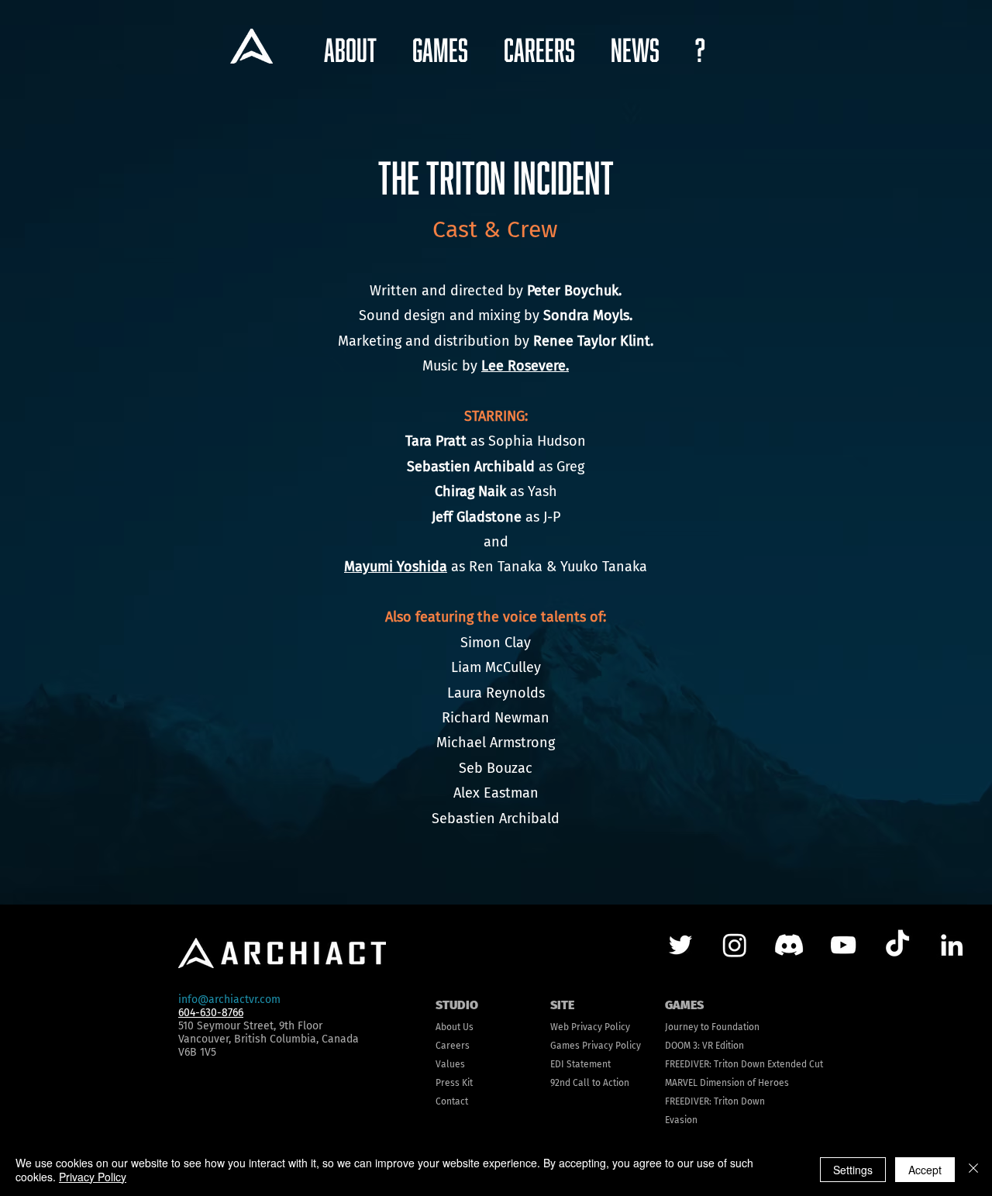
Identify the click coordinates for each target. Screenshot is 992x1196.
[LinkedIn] (951, 944)
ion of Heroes (760, 1082)
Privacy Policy (92, 1176)
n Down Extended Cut (778, 1064)
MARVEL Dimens (698, 1082)
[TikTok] (897, 944)
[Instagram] (734, 944)
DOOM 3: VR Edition (704, 1045)
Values (450, 1064)
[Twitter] (680, 944)
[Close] (973, 1170)
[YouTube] (843, 944)
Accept (925, 1169)
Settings (853, 1169)
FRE (672, 1064)
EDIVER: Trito (706, 1064)
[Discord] (788, 944)
